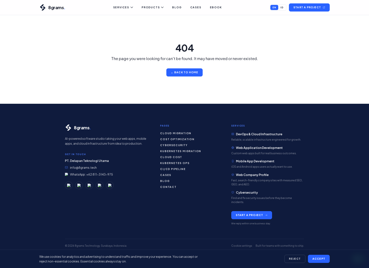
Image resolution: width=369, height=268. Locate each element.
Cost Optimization (177, 139)
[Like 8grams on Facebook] (79, 185)
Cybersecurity (173, 145)
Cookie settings (241, 245)
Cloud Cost (171, 157)
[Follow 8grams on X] (110, 185)
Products (151, 7)
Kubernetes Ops (174, 163)
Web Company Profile (252, 175)
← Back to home (184, 72)
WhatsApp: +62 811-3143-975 (91, 174)
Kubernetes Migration (180, 151)
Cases (195, 7)
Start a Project (307, 7)
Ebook (216, 7)
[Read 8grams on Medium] (69, 185)
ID (282, 7)
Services (121, 7)
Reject (295, 258)
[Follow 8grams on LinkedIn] (99, 185)
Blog (177, 7)
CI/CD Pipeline (173, 169)
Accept (318, 258)
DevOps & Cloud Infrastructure (259, 134)
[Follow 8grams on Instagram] (89, 185)
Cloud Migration (175, 133)
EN (274, 7)
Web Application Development (259, 148)
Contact (168, 187)
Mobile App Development (255, 161)
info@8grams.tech (83, 167)
